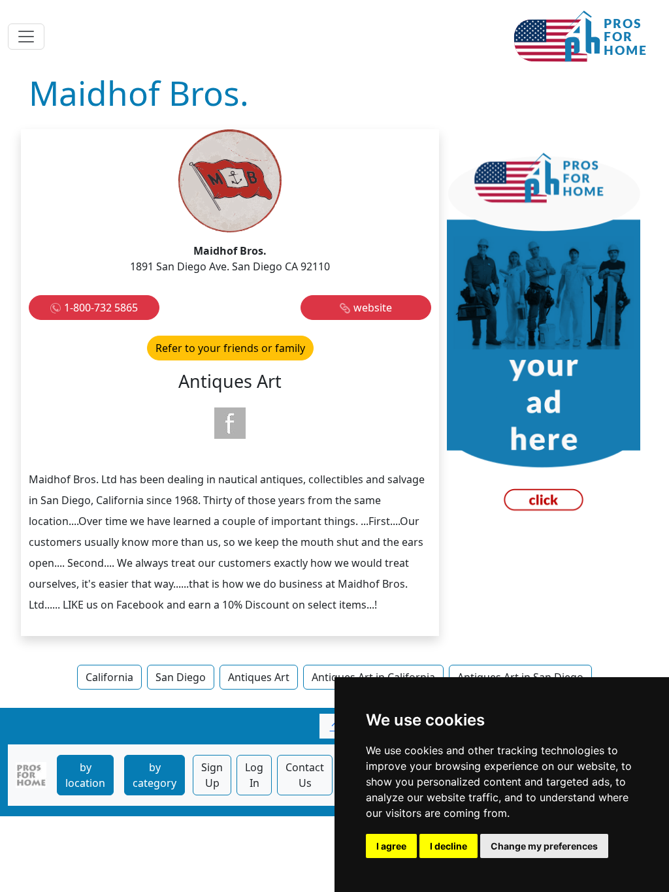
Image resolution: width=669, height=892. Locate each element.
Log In (254, 775)
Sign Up (212, 775)
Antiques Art (258, 677)
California (109, 677)
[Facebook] (230, 423)
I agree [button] (391, 846)
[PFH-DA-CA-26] (543, 337)
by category (154, 775)
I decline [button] (448, 846)
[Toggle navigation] (26, 37)
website (372, 307)
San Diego (180, 677)
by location (85, 775)
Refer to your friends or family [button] (230, 348)
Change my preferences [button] (544, 846)
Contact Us (305, 775)
